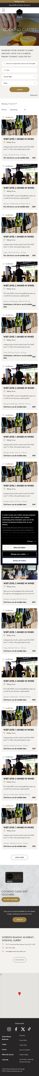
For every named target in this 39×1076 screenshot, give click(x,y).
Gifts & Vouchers (19, 5)
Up (19, 920)
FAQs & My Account (8, 1054)
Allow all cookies (19, 547)
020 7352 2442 (10, 948)
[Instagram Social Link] (9, 1029)
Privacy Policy (23, 1040)
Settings (30, 541)
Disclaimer (22, 1035)
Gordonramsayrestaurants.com (14, 1071)
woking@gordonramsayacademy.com (16, 951)
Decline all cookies (19, 560)
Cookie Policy (23, 1045)
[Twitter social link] (23, 1029)
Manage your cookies (18, 554)
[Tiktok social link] (30, 1029)
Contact (27, 5)
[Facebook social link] (16, 1029)
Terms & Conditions (25, 1050)
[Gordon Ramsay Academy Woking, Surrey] (19, 13)
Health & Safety (24, 1054)
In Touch (19, 960)
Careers (4, 1049)
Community (5, 1059)
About (11, 5)
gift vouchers (11, 900)
